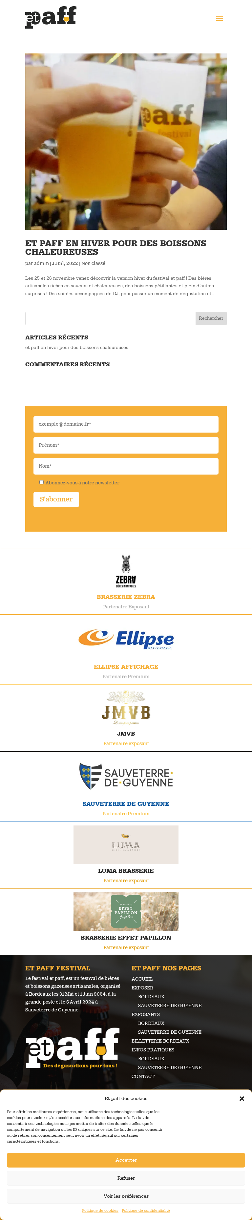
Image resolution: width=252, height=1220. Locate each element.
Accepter (126, 1160)
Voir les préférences (126, 1196)
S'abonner (56, 499)
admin (41, 264)
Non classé (93, 264)
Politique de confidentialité (146, 1210)
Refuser (126, 1178)
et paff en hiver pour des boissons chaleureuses (115, 248)
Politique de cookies (100, 1210)
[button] (242, 1098)
